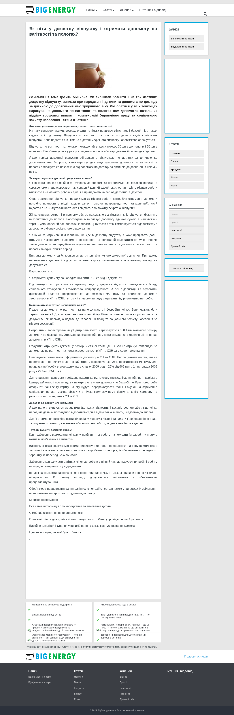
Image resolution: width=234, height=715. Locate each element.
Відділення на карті (182, 46)
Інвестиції (176, 230)
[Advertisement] (93, 51)
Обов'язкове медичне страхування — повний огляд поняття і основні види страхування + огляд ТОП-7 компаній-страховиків (54, 637)
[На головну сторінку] (51, 15)
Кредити (176, 169)
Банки (90, 10)
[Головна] (51, 662)
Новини (175, 153)
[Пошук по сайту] (205, 14)
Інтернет (176, 238)
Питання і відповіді (152, 10)
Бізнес (174, 177)
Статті (107, 10)
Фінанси (125, 10)
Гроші (174, 222)
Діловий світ (178, 246)
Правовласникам (196, 656)
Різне (174, 185)
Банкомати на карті (182, 38)
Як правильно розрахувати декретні (52, 604)
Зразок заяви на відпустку (46, 614)
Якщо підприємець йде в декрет (118, 604)
